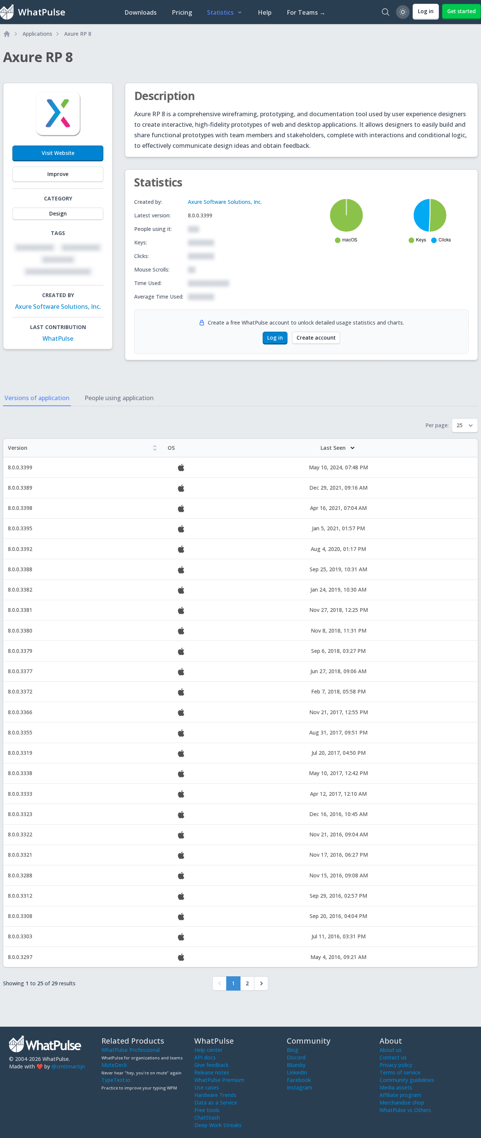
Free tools (206, 1110)
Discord (296, 1057)
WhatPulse (57, 338)
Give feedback (211, 1064)
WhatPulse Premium (219, 1079)
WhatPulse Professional (130, 1049)
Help (265, 12)
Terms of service (400, 1072)
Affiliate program (400, 1095)
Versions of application (37, 398)
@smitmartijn (68, 1066)
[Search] (385, 12)
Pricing (182, 12)
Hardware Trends (215, 1095)
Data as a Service (215, 1102)
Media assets (396, 1087)
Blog (292, 1049)
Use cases (206, 1087)
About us (391, 1049)
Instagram (299, 1087)
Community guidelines (407, 1079)
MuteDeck (114, 1064)
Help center (208, 1049)
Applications (37, 33)
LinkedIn (297, 1072)
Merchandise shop (402, 1102)
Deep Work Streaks (218, 1125)
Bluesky (296, 1064)
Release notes (211, 1072)
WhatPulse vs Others (405, 1110)
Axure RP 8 (77, 33)
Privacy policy (396, 1064)
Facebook (299, 1079)
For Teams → (306, 12)
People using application (119, 398)
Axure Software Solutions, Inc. (58, 306)
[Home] (7, 34)
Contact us (393, 1057)
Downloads (140, 12)
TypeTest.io (115, 1079)
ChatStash (207, 1117)
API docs (205, 1057)
